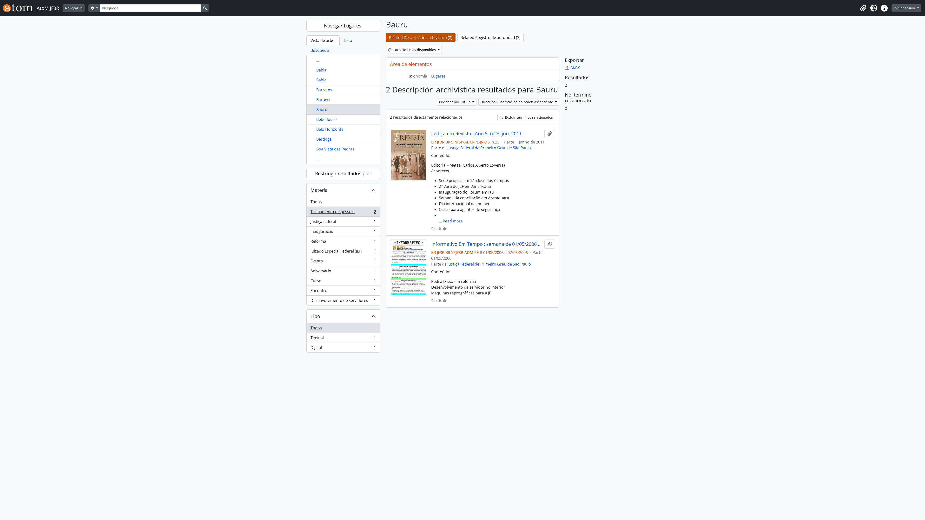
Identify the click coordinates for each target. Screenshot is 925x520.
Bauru (321, 109)
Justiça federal (343, 223)
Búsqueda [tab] (320, 50)
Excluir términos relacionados (528, 117)
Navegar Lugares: (343, 25)
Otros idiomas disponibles (414, 49)
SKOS (575, 68)
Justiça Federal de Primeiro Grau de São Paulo (489, 147)
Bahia (321, 70)
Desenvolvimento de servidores (343, 301)
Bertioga (324, 139)
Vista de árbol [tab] (323, 40)
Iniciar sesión (905, 8)
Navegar (72, 8)
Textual (343, 339)
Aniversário (343, 272)
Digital (343, 348)
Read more (453, 221)
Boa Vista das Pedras (335, 149)
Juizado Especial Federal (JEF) (343, 252)
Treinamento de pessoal (343, 213)
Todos (316, 201)
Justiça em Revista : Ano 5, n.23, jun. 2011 (476, 133)
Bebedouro (326, 119)
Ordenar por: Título (455, 102)
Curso (343, 282)
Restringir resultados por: (343, 173)
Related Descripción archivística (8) (420, 37)
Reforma (343, 242)
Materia (319, 190)
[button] (863, 8)
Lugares (438, 76)
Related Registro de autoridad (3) (491, 37)
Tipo (315, 316)
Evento (343, 262)
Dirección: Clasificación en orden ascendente (517, 102)
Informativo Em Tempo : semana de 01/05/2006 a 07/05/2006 (486, 244)
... (317, 60)
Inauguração (343, 232)
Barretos (324, 89)
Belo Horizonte (330, 129)
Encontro (343, 292)
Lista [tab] (348, 40)
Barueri (323, 99)
